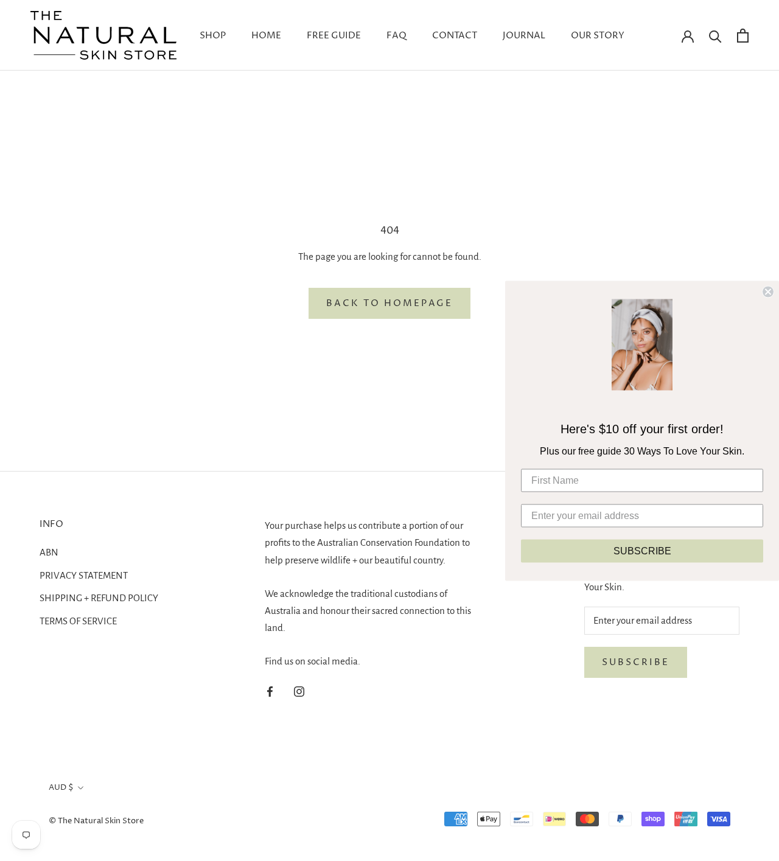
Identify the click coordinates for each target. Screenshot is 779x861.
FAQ (396, 35)
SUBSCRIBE (642, 550)
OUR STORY (597, 35)
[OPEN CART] (743, 36)
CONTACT (454, 35)
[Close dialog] (768, 291)
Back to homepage (389, 303)
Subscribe (635, 662)
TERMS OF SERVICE (78, 621)
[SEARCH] (715, 35)
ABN (49, 552)
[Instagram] (299, 690)
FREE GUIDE (334, 35)
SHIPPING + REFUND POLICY (99, 598)
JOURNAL (524, 35)
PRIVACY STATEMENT (84, 575)
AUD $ (61, 787)
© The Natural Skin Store (96, 820)
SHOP (213, 35)
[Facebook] (270, 690)
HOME (266, 35)
